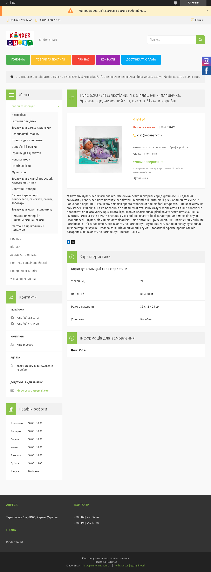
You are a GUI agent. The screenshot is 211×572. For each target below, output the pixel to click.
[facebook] (68, 242)
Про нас (83, 59)
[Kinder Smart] (20, 46)
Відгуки (15, 246)
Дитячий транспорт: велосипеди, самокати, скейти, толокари (32, 199)
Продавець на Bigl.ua (105, 562)
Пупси (57, 77)
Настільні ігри (21, 166)
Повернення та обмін (24, 271)
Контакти (108, 59)
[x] (73, 242)
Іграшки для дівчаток (35, 77)
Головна (18, 59)
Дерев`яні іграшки (24, 146)
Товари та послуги (50, 59)
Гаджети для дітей (24, 121)
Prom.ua (124, 558)
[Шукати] (200, 39)
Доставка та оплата (141, 59)
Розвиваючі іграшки (25, 134)
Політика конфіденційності (28, 263)
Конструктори (21, 159)
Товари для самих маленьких (31, 127)
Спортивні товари (24, 189)
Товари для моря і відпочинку (32, 209)
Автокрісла (19, 115)
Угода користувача (23, 279)
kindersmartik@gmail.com (33, 390)
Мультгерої (19, 172)
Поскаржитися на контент (96, 566)
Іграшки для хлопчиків (27, 140)
